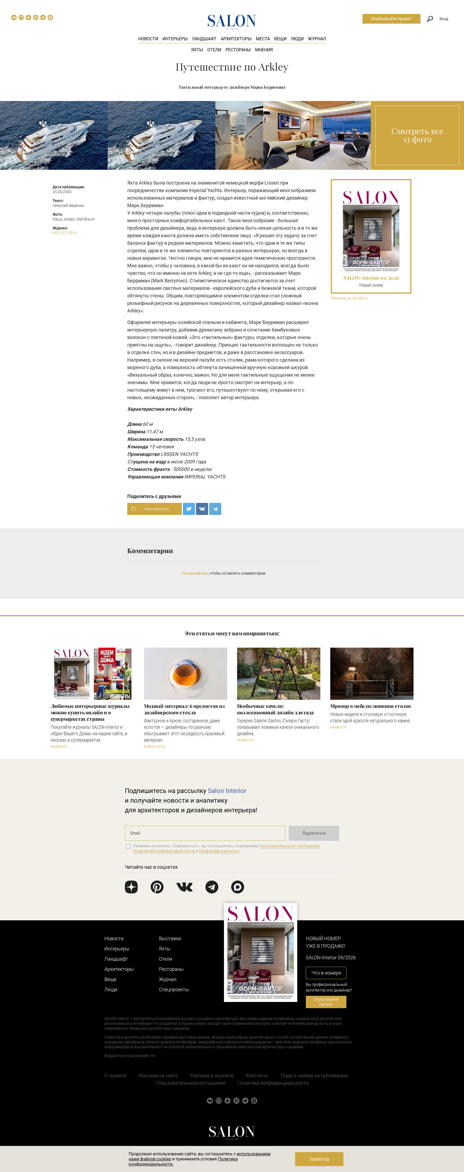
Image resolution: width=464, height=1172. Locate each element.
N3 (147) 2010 (65, 233)
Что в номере (326, 973)
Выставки (170, 938)
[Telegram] (215, 509)
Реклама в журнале (212, 1075)
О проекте (115, 1075)
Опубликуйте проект (391, 18)
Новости (148, 38)
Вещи (280, 38)
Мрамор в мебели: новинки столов (370, 706)
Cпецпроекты (174, 989)
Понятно (319, 1159)
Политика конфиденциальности (273, 1083)
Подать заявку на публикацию (315, 1075)
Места (263, 38)
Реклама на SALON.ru (349, 298)
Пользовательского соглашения (289, 846)
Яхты (197, 49)
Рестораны (238, 49)
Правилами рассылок (219, 851)
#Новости (59, 746)
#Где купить (154, 746)
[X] (189, 509)
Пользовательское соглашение (190, 1083)
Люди (297, 38)
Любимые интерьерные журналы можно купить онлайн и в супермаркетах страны (90, 712)
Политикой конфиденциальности (164, 851)
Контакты (257, 1075)
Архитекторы (236, 38)
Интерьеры (175, 38)
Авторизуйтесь (195, 573)
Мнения (264, 49)
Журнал (317, 38)
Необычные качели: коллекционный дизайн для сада (275, 709)
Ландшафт (204, 38)
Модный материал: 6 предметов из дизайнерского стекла (184, 709)
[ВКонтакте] (202, 509)
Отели (214, 49)
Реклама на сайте (158, 1075)
